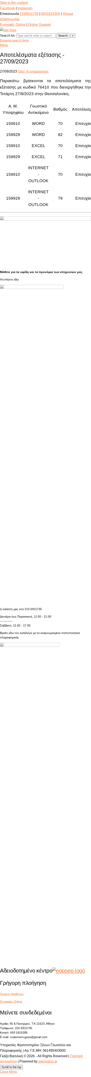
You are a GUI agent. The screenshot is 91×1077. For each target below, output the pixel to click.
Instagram (25, 8)
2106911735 (29, 14)
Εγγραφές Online (13, 24)
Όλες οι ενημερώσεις (33, 71)
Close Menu (8, 1071)
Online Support (39, 24)
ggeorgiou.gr (47, 1061)
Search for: (8, 35)
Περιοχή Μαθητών (12, 994)
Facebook (7, 8)
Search (63, 35)
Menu (4, 45)
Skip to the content (14, 2)
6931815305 (50, 14)
